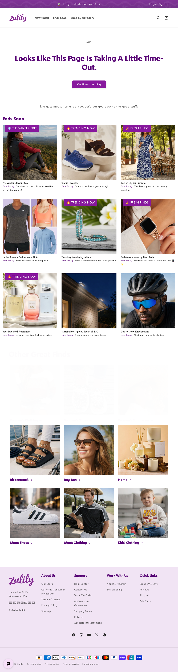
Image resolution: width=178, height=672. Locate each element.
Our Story (47, 583)
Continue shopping (89, 84)
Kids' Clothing (128, 542)
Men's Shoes (19, 542)
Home (122, 480)
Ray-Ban (70, 480)
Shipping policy (90, 664)
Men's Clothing (75, 542)
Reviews (144, 589)
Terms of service (71, 664)
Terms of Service (51, 599)
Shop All (144, 595)
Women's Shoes (76, 420)
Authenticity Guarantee (81, 603)
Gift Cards (145, 601)
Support (80, 575)
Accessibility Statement (88, 622)
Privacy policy (52, 664)
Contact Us (80, 589)
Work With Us (117, 575)
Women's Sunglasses (134, 420)
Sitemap (46, 611)
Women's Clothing (24, 420)
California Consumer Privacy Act (53, 591)
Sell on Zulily (114, 589)
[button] (84, 18)
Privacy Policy (49, 605)
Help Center (81, 583)
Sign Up (164, 4)
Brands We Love (149, 583)
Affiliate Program (116, 583)
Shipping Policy (83, 611)
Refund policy (34, 664)
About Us (48, 575)
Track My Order (83, 595)
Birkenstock (19, 480)
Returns (78, 617)
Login (153, 4)
